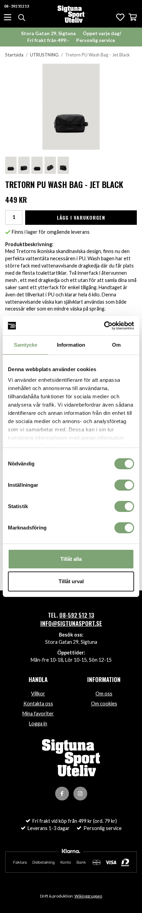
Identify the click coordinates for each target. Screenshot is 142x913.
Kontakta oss (38, 703)
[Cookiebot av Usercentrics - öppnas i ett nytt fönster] (104, 325)
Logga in (38, 723)
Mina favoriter (38, 713)
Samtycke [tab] (26, 345)
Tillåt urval (71, 581)
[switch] (124, 485)
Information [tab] (71, 345)
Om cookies (104, 703)
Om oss (103, 693)
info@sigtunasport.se (71, 623)
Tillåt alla (71, 559)
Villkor (38, 693)
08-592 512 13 (76, 615)
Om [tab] (116, 345)
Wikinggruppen (88, 896)
